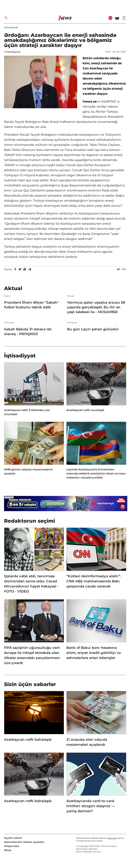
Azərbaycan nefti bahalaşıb (28, 739)
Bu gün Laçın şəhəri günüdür (93, 329)
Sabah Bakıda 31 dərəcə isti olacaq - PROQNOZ (28, 331)
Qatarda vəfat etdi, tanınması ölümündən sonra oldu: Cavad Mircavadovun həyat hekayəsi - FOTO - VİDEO (31, 583)
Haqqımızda (11, 846)
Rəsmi (7, 296)
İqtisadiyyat (11, 27)
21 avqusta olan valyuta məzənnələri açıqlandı (86, 742)
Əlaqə (7, 850)
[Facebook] (15, 269)
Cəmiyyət (9, 323)
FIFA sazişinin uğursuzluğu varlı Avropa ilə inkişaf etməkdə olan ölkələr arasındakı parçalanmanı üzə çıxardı (32, 655)
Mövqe (70, 296)
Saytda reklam (13, 838)
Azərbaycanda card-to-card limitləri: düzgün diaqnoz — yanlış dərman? (90, 806)
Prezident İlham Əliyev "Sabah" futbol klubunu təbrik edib (31, 304)
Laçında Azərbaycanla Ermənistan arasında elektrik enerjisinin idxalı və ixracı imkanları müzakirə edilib (96, 473)
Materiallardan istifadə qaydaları (24, 842)
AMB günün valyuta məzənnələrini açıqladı (28, 471)
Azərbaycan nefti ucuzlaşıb (85, 410)
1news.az (111, 838)
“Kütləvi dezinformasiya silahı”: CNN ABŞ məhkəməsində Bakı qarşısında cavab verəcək (93, 581)
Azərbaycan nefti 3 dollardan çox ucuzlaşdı (27, 412)
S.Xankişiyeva (12, 51)
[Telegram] (29, 269)
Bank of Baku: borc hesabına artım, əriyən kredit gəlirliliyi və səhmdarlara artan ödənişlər (93, 653)
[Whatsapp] (24, 269)
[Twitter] (20, 269)
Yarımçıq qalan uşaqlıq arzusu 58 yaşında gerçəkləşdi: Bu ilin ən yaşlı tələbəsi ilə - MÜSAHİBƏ (96, 307)
